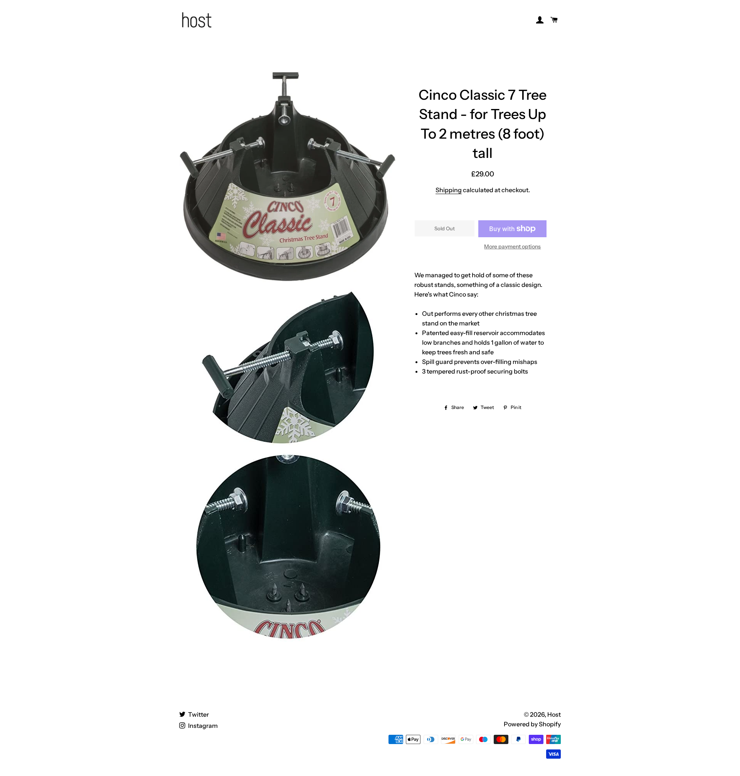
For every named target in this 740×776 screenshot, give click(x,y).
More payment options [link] (512, 246)
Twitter (198, 714)
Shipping (449, 190)
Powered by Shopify (532, 724)
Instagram (202, 725)
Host (554, 714)
